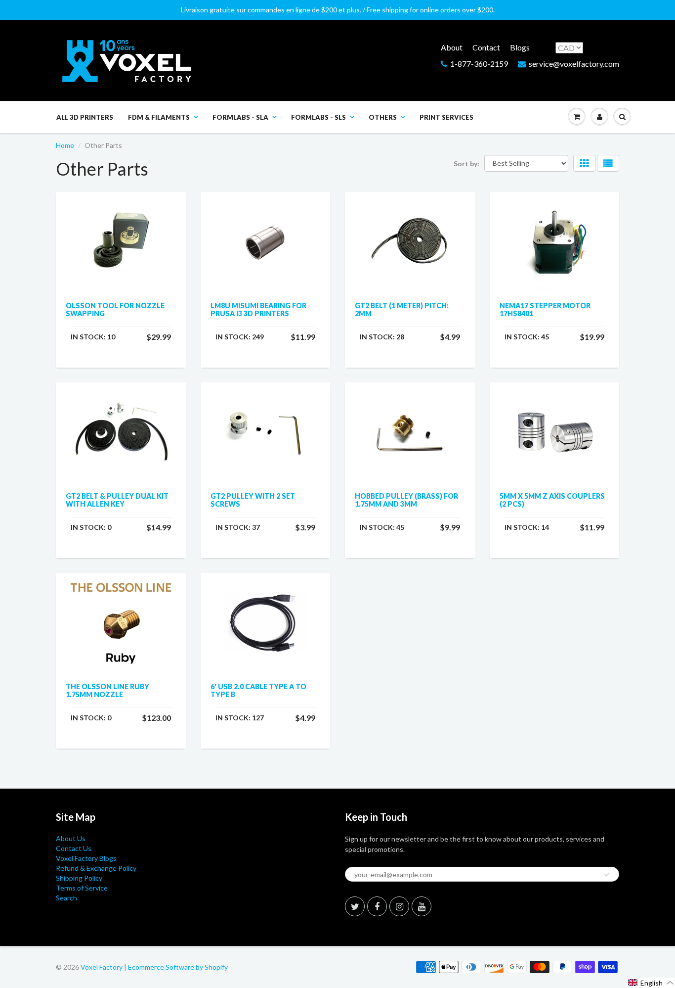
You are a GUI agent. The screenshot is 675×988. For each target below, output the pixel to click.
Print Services (446, 117)
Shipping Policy (79, 878)
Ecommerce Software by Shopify (178, 967)
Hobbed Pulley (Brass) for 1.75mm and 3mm (406, 500)
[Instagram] (399, 906)
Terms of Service (82, 888)
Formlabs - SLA (240, 117)
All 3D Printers (84, 117)
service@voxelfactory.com (574, 63)
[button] (651, 983)
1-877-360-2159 (479, 63)
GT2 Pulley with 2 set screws (253, 500)
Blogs (520, 47)
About (452, 47)
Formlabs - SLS (318, 117)
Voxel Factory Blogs (86, 858)
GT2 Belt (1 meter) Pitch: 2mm (402, 309)
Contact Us (73, 848)
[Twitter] (355, 906)
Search (66, 898)
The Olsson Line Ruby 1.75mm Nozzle (107, 690)
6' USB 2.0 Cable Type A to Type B (258, 690)
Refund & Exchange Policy (96, 868)
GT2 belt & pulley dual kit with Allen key (117, 500)
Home (65, 145)
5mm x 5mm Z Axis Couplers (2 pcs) (552, 500)
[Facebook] (377, 906)
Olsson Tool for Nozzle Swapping (115, 309)
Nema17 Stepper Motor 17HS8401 (545, 309)
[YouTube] (421, 906)
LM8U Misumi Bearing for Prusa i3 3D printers (258, 309)
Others (383, 117)
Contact (486, 47)
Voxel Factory (102, 967)
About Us (70, 838)
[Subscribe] (606, 875)
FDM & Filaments (159, 117)
